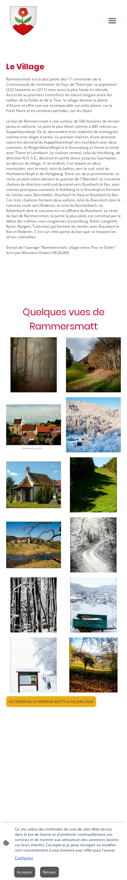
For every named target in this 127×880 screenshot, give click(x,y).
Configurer (24, 858)
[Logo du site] (23, 20)
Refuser (49, 872)
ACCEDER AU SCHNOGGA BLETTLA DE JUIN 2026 (51, 701)
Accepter (24, 872)
